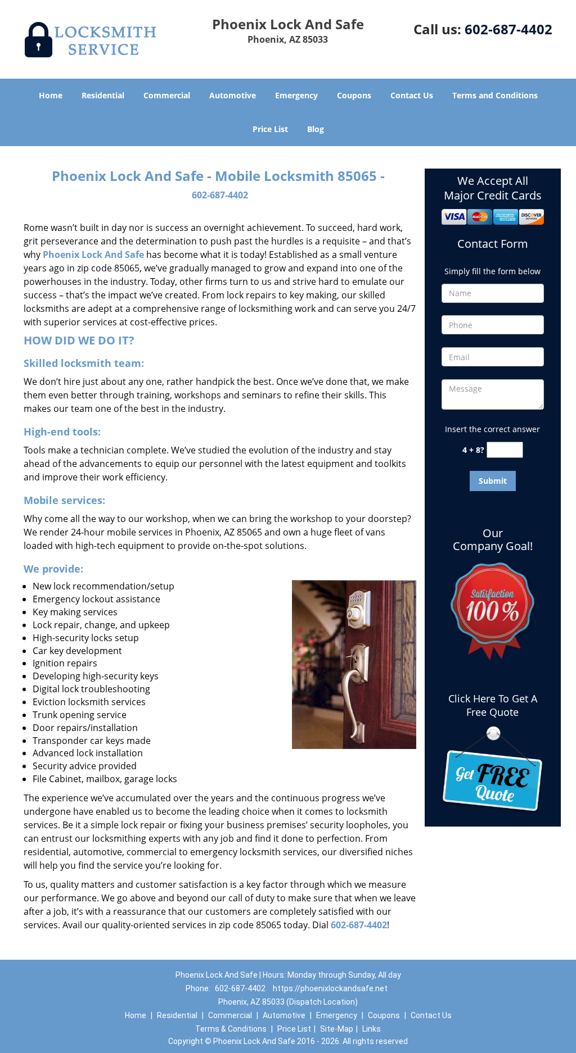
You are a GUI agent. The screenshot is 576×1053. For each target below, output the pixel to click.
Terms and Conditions (495, 95)
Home (50, 95)
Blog (315, 129)
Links (371, 1028)
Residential (103, 95)
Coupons (354, 95)
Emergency (296, 95)
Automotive (232, 95)
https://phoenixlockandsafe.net (330, 988)
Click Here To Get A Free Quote (492, 705)
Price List (270, 129)
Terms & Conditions (231, 1028)
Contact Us (411, 95)
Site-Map (336, 1028)
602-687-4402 (508, 29)
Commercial (166, 95)
